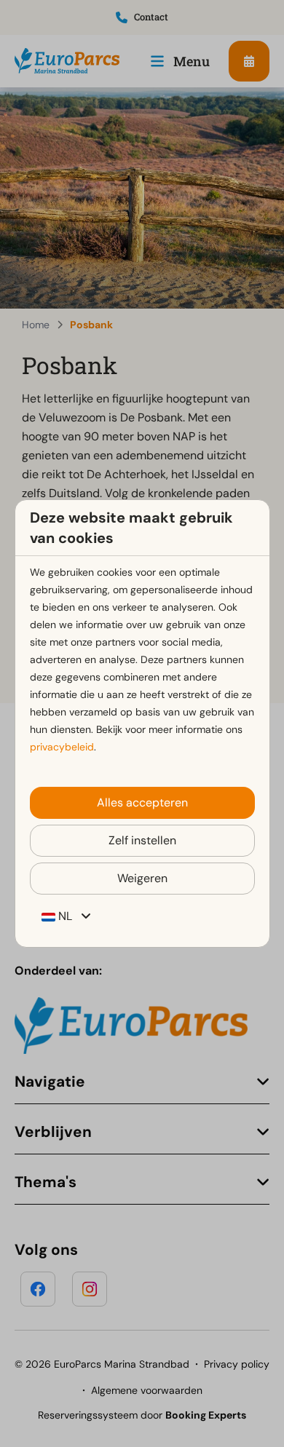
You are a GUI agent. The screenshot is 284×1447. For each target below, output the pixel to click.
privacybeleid (62, 746)
